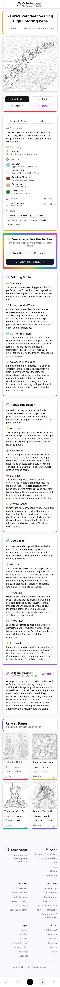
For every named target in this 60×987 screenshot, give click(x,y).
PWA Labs (23, 938)
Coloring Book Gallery (46, 858)
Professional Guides (47, 909)
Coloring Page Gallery (46, 854)
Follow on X (52, 930)
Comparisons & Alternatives (50, 916)
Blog (55, 862)
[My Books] (18, 982)
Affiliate (54, 871)
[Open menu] (4, 4)
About (24, 930)
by (17, 202)
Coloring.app (19, 850)
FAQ (55, 866)
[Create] (30, 982)
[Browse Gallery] (42, 982)
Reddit (54, 951)
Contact (24, 955)
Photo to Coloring (19, 901)
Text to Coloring (19, 896)
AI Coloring (22, 905)
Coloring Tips (51, 888)
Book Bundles (51, 896)
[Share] (42, 121)
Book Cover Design (48, 905)
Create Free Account (30, 261)
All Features (21, 888)
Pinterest (53, 942)
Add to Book (19, 121)
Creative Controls (19, 909)
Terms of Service (19, 942)
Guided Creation (19, 892)
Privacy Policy (21, 947)
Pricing (24, 934)
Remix (49, 673)
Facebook (53, 938)
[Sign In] (54, 982)
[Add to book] (25, 737)
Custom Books (50, 901)
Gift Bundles (51, 892)
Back (13, 28)
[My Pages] (6, 982)
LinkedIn (53, 947)
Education (52, 875)
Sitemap (23, 951)
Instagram (52, 934)
